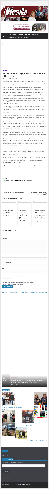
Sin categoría (6, 377)
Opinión (26, 37)
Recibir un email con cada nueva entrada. (13, 284)
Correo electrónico (7, 262)
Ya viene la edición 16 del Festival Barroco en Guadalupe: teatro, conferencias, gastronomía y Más (40, 215)
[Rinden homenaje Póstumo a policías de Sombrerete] (28, 416)
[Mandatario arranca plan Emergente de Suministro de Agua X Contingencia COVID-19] (24, 202)
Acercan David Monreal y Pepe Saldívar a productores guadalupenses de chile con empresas (31, 2)
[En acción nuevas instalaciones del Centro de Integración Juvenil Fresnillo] (8, 416)
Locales (20, 37)
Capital (15, 34)
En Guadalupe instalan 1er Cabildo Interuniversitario (37, 193)
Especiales (27, 34)
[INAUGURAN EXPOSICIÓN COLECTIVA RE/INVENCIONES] (36, 424)
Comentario (5, 238)
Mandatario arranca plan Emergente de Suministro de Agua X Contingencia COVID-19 (23, 215)
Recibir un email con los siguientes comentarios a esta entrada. (18, 282)
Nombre (4, 256)
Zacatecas (4, 454)
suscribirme (5, 471)
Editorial (21, 34)
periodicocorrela (14, 78)
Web (3, 268)
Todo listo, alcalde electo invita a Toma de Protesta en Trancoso (8, 213)
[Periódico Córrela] (3, 36)
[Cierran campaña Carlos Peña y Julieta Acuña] (37, 440)
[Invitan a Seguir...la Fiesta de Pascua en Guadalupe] (40, 411)
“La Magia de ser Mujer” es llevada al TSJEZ (13, 192)
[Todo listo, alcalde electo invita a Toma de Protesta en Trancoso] (9, 202)
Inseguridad (35, 34)
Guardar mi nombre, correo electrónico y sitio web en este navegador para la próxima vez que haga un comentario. (24, 277)
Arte (10, 34)
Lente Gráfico (12, 37)
